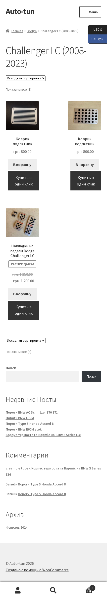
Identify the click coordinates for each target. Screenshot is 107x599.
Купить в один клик (24, 180)
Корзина (82, 586)
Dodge (32, 31)
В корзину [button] (22, 164)
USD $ (95, 29)
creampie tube (17, 468)
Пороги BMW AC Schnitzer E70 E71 (32, 412)
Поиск (11, 368)
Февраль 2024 (16, 527)
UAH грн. (96, 38)
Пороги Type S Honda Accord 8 (30, 423)
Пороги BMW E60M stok (24, 429)
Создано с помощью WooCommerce (37, 569)
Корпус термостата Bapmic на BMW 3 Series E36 (43, 435)
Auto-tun (20, 11)
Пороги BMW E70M (20, 418)
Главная (17, 31)
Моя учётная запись (18, 590)
